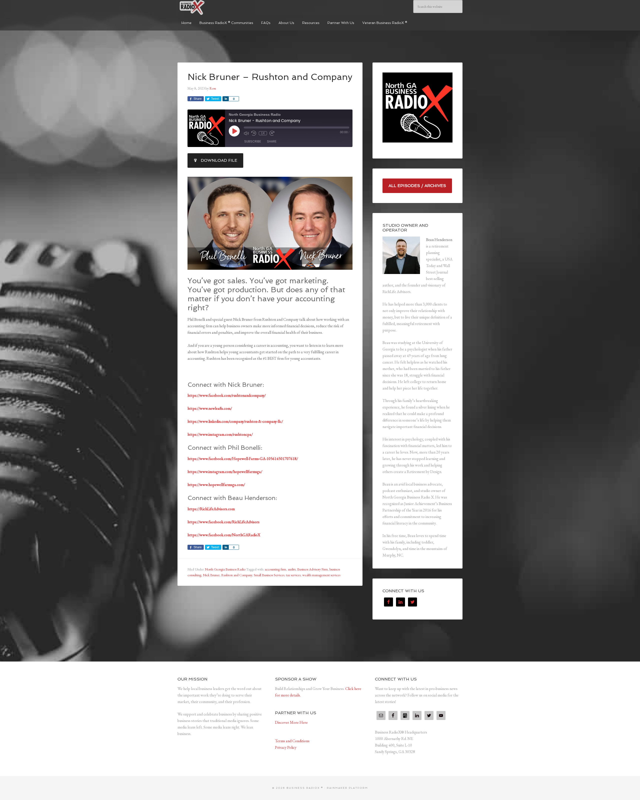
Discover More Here (291, 722)
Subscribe (252, 141)
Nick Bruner (211, 575)
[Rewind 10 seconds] (253, 133)
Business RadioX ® (215, 7)
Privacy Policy (285, 747)
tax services (293, 575)
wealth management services (321, 575)
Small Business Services (269, 575)
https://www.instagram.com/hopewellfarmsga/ (225, 471)
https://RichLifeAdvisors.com (211, 509)
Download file (219, 160)
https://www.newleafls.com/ (210, 408)
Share (271, 141)
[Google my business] (405, 715)
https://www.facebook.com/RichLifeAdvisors (224, 521)
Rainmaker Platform (347, 787)
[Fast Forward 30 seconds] (272, 133)
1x (263, 133)
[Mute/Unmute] (246, 133)
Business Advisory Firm (312, 569)
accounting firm (275, 569)
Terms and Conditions (292, 741)
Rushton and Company (236, 575)
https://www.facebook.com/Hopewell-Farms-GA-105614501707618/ (243, 458)
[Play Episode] (234, 131)
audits (292, 569)
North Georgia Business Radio (225, 569)
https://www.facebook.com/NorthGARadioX (224, 535)
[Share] (225, 98)
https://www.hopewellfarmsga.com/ (216, 484)
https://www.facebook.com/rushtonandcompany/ (227, 395)
